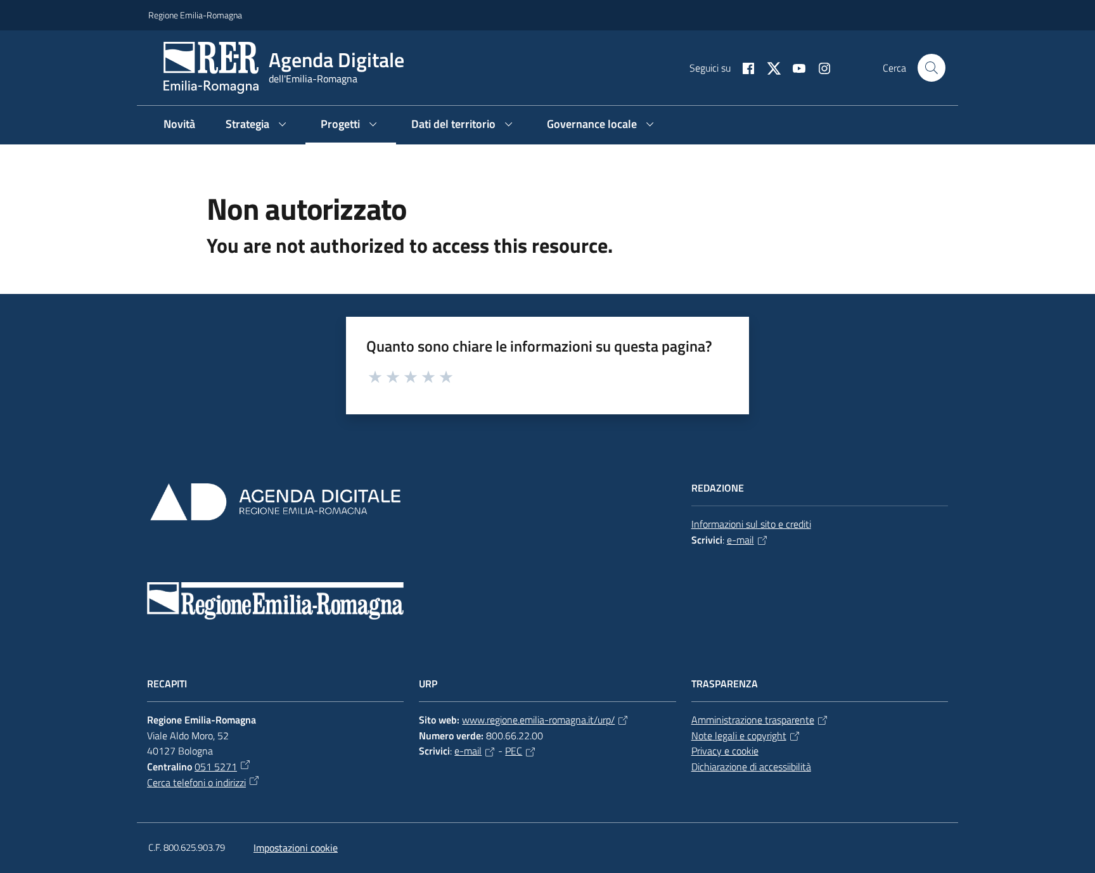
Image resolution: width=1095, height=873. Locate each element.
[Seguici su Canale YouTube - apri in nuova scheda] (794, 67)
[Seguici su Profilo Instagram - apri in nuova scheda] (819, 67)
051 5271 (216, 766)
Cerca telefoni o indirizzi (196, 782)
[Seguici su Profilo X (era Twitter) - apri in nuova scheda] (768, 67)
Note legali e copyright (738, 735)
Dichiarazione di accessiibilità (751, 766)
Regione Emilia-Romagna (195, 15)
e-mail (740, 539)
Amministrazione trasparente (752, 719)
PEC (513, 750)
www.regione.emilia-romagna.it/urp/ (538, 719)
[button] (931, 68)
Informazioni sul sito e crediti (751, 524)
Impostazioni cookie (295, 847)
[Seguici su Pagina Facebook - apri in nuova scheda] (743, 67)
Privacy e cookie (725, 750)
